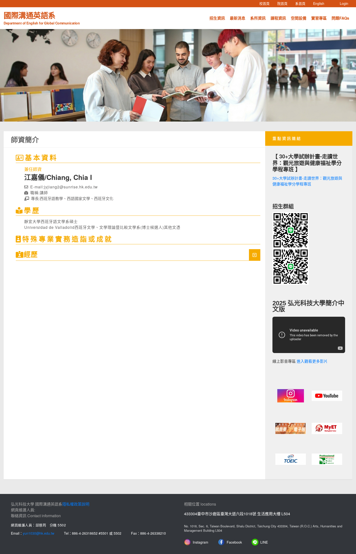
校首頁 (266, 3)
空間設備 (298, 18)
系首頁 (302, 3)
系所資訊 (258, 18)
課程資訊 (278, 18)
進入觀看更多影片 (312, 361)
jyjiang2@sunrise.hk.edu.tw (71, 187)
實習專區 (319, 18)
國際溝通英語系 (42, 17)
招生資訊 (217, 18)
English (320, 3)
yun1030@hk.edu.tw (38, 533)
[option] (178, 75)
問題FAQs (340, 18)
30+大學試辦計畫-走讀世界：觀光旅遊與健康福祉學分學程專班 (307, 181)
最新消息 (237, 18)
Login (344, 3)
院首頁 (284, 3)
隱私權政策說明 (75, 504)
